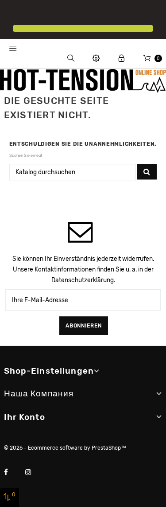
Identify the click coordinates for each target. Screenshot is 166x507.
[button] (14, 13)
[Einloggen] (121, 58)
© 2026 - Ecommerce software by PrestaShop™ (65, 448)
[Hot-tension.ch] (83, 80)
